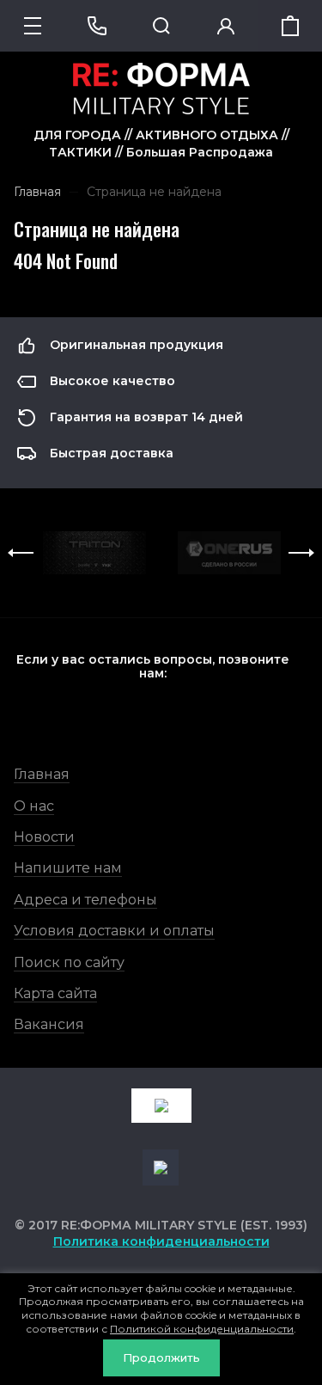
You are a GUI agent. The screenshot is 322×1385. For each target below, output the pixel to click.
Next (301, 553)
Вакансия (49, 1024)
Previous (20, 553)
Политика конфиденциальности (161, 1241)
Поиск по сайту (69, 962)
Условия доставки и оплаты (114, 930)
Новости (44, 837)
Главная (42, 774)
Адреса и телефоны (85, 900)
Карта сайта (55, 993)
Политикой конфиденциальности (202, 1328)
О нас (34, 806)
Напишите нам (68, 868)
